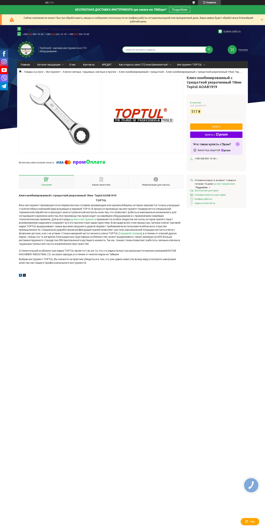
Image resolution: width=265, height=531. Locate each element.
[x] (24, 275)
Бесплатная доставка (206, 190)
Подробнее (179, 9)
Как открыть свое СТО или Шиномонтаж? (143, 64)
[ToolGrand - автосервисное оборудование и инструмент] (26, 49)
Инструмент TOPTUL (189, 64)
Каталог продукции (48, 64)
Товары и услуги (33, 71)
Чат (252, 521)
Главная (25, 64)
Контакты (89, 64)
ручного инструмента (83, 219)
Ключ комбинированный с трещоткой (141, 71)
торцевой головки (130, 233)
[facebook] (20, 275)
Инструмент (53, 71)
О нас (72, 64)
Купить (216, 126)
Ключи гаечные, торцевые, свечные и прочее (89, 71)
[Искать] (209, 49)
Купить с (210, 134)
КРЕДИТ (107, 64)
